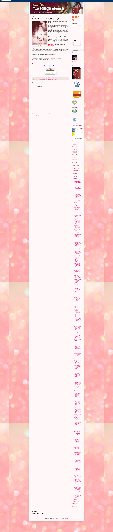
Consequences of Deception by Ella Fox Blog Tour (77, 461)
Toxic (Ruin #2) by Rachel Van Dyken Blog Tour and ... (77, 445)
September (76, 170)
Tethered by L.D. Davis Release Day (77, 182)
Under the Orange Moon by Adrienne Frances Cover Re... (77, 428)
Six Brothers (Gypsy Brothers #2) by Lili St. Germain (77, 492)
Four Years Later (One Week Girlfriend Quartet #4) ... (77, 465)
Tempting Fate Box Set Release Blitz (77, 188)
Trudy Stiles (55, 79)
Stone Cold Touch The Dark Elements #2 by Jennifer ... (77, 433)
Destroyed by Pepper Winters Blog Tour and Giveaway (77, 281)
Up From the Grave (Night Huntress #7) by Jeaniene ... (77, 260)
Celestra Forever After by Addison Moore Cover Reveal (77, 332)
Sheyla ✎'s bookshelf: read (77, 126)
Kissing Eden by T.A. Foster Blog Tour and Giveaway (77, 367)
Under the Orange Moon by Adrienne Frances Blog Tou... (77, 257)
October (75, 168)
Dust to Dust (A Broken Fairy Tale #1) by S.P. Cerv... (77, 441)
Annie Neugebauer (78, 129)
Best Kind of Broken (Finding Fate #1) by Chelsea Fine (77, 488)
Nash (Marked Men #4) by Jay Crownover (77, 235)
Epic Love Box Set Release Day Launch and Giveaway (77, 395)
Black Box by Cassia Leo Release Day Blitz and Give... (77, 398)
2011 (74, 506)
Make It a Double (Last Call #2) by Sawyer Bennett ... (77, 252)
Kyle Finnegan (50, 79)
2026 (74, 144)
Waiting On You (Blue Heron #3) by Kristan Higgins (77, 343)
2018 (74, 157)
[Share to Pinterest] (50, 77)
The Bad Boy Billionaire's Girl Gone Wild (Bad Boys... (77, 496)
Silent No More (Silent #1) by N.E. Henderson (77, 200)
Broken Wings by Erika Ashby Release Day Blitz (77, 276)
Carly (38, 79)
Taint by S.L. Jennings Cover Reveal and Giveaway (77, 290)
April (75, 178)
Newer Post (34, 113)
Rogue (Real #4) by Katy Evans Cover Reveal (77, 370)
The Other (76, 128)
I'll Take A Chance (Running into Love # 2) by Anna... (77, 449)
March (75, 179)
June (75, 175)
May (75, 176)
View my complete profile (76, 62)
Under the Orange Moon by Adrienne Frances (77, 347)
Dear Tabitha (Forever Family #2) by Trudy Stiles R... (77, 191)
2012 (74, 504)
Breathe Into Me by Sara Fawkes (77, 274)
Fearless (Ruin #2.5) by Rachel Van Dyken (77, 407)
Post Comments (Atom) (40, 115)
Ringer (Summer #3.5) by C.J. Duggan (77, 208)
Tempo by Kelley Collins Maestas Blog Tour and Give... (77, 403)
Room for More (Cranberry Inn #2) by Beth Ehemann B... (77, 294)
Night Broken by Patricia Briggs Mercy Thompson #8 (77, 265)
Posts (74, 42)
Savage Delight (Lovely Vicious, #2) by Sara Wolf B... (77, 388)
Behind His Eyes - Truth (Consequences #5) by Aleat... (77, 323)
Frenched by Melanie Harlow (77, 216)
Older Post (66, 113)
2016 (74, 160)
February (76, 499)
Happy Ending (76, 133)
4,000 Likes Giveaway (76, 307)
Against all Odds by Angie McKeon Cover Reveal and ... (77, 424)
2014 (74, 164)
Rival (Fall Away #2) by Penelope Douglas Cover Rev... (77, 362)
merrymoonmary (58, 518)
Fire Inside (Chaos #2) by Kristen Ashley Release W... (77, 222)
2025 (74, 146)
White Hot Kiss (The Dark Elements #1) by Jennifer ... (77, 473)
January (75, 501)
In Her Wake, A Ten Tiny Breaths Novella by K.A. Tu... (77, 315)
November (76, 167)
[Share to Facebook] (49, 77)
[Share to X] (48, 77)
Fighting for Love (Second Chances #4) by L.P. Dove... (77, 379)
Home (50, 113)
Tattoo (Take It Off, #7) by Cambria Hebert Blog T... (77, 336)
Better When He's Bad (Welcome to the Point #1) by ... (77, 419)
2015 (74, 162)
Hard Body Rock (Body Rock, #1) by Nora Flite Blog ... (77, 244)
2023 (74, 149)
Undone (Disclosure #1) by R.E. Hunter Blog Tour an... (77, 411)
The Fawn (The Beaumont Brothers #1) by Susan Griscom (77, 311)
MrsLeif (74, 61)
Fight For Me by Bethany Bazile (77, 271)
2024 (74, 147)
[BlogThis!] (46, 77)
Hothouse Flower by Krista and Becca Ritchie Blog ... (77, 184)
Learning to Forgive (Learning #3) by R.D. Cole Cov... (77, 383)
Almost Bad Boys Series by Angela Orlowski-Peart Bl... (77, 248)
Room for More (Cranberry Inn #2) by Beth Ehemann (77, 299)
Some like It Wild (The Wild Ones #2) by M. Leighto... (77, 457)
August (75, 171)
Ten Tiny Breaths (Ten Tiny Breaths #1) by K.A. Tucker (77, 196)
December (76, 165)
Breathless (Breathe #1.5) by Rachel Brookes (77, 354)
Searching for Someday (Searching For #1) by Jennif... (77, 204)
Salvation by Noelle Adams (77, 340)
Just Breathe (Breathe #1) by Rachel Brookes (77, 358)
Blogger (67, 518)
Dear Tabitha (41, 79)
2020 (74, 154)
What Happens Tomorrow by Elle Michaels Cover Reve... (77, 304)
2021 (74, 152)
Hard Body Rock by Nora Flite (77, 268)
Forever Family (45, 79)
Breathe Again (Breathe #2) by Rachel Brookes (77, 351)
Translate (75, 52)
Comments (75, 44)
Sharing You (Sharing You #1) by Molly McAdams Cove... (77, 239)
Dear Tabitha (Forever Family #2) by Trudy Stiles (77, 212)
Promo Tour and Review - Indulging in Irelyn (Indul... (77, 231)
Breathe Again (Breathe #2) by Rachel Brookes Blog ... (77, 227)
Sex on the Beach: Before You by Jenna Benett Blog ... (77, 285)
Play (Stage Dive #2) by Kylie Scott (77, 218)
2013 (74, 503)
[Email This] (45, 77)
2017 (74, 159)
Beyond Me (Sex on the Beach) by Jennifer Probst (77, 453)
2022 (74, 151)
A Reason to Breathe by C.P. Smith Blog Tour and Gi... (77, 328)
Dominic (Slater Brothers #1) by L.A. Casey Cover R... (77, 481)
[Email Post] (43, 77)
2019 (74, 156)
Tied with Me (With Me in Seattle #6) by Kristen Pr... (77, 319)
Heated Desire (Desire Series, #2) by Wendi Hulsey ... (77, 375)
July (75, 173)
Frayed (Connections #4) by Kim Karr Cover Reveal (77, 437)
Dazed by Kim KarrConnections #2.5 (77, 484)
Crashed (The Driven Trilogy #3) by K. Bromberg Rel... (77, 476)
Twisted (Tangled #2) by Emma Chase (77, 469)
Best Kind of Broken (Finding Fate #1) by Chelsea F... (77, 415)
